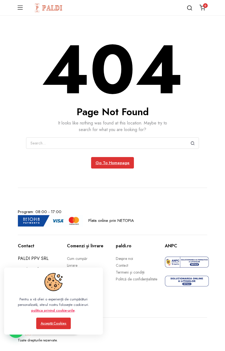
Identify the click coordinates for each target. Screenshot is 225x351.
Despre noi (124, 258)
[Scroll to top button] (216, 325)
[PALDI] (49, 8)
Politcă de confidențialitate (136, 279)
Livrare (72, 265)
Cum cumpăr (77, 258)
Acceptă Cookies (54, 323)
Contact (122, 265)
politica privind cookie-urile (52, 310)
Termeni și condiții (130, 272)
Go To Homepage (112, 163)
